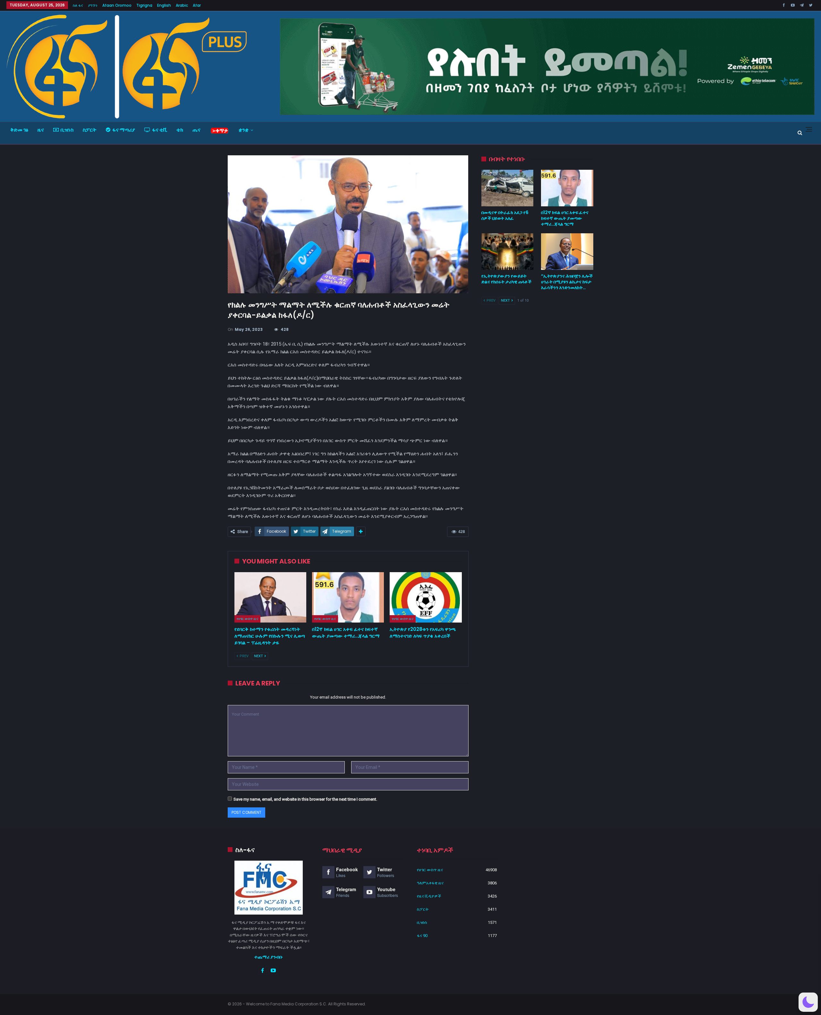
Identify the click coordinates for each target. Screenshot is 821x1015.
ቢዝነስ (67, 129)
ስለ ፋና (78, 5)
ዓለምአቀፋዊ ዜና (430, 883)
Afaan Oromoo (116, 5)
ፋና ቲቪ (159, 129)
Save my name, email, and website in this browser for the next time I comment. (305, 799)
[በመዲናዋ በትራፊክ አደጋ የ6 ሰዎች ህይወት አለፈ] (507, 188)
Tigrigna (144, 5)
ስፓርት (90, 129)
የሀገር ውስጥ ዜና (247, 618)
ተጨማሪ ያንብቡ (268, 957)
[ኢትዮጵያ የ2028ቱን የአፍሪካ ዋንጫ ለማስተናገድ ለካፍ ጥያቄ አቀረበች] (425, 597)
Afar (197, 5)
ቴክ (179, 129)
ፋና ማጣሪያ (123, 129)
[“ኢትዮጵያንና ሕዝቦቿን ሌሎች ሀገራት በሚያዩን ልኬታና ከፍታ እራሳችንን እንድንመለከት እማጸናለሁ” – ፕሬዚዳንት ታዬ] (567, 251)
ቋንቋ (244, 129)
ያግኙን (92, 5)
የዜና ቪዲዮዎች (429, 896)
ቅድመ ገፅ (19, 129)
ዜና (41, 129)
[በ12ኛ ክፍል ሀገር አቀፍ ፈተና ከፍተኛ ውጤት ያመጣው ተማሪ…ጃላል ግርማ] (348, 597)
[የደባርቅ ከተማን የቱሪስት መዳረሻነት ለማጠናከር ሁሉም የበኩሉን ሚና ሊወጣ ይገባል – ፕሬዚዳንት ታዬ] (270, 597)
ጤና (196, 129)
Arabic (182, 5)
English (164, 5)
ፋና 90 (422, 935)
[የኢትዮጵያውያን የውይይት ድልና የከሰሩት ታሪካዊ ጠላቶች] (507, 251)
